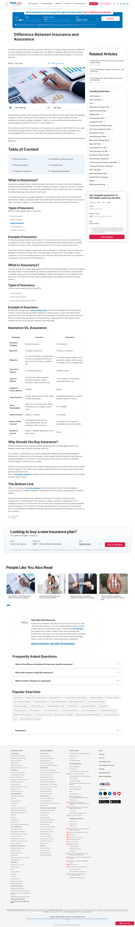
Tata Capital (72, 758)
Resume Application (105, 776)
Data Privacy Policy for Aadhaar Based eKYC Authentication (79, 829)
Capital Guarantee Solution (17, 888)
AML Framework (73, 864)
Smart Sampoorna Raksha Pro (18, 810)
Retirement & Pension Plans (18, 845)
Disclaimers (72, 851)
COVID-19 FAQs (73, 778)
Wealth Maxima (14, 822)
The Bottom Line (56, 165)
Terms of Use (72, 821)
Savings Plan (103, 706)
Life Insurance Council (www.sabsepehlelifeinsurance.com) (78, 797)
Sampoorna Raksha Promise (18, 756)
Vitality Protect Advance (17, 881)
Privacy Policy (41, 24)
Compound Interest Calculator (47, 810)
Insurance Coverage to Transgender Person (78, 861)
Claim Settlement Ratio (58, 702)
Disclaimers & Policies (76, 818)
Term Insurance (34, 710)
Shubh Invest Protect (16, 843)
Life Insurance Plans (45, 756)
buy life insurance (33, 488)
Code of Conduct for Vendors (76, 773)
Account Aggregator (74, 766)
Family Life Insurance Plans (47, 758)
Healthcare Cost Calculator (47, 838)
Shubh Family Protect (16, 760)
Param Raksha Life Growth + (18, 838)
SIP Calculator (43, 815)
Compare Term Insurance (46, 774)
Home (14, 8)
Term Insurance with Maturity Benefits (49, 772)
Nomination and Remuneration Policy (78, 832)
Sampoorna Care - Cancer (17, 864)
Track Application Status (106, 765)
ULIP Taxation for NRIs (45, 855)
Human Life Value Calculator (47, 819)
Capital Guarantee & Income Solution (20, 890)
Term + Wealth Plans (16, 827)
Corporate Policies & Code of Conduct (79, 771)
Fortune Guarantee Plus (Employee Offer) (20, 902)
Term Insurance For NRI (43, 715)
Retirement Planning (88, 706)
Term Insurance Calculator (22, 702)
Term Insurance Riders (45, 789)
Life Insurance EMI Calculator (47, 827)
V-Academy (72, 810)
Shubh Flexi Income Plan (17, 791)
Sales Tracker (72, 800)
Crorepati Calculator (45, 812)
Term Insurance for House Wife (48, 782)
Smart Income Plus (15, 789)
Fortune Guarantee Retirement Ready (20, 857)
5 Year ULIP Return (45, 850)
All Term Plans (73, 769)
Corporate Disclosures (75, 849)
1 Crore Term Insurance (50, 710)
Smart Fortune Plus (15, 801)
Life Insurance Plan (16, 750)
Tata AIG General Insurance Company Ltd (80, 753)
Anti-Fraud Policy (73, 841)
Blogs (18, 8)
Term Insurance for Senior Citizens (49, 786)
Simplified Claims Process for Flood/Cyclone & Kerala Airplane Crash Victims (79, 803)
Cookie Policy (73, 826)
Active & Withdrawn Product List (77, 871)
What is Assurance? (21, 165)
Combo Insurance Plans (17, 886)
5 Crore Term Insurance (89, 710)
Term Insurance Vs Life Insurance (76, 697)
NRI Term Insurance (37, 706)
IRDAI (70, 791)
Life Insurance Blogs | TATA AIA (29, 8)
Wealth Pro (13, 815)
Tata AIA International (74, 760)
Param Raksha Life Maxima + (18, 831)
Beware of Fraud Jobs (75, 869)
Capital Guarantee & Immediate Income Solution (21, 893)
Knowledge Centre (75, 764)
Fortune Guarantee (15, 784)
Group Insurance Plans (75, 787)
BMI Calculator (44, 843)
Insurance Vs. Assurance (22, 171)
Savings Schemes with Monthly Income (50, 803)
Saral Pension (14, 855)
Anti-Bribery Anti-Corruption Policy (78, 866)
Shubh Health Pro (15, 879)
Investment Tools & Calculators (48, 808)
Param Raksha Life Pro (16, 836)
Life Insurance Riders (21, 706)
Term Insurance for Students (47, 779)
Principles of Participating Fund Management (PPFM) (77, 874)
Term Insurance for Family (46, 777)
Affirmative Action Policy (75, 837)
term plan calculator (23, 474)
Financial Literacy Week (75, 815)
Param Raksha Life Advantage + (19, 834)
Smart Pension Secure (16, 853)
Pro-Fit (12, 869)
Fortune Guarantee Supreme (18, 772)
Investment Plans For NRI (56, 706)
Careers (101, 758)
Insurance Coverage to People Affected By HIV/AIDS (80, 858)
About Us (102, 754)
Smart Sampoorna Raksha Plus (18, 808)
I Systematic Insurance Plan (18, 796)
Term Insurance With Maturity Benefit (88, 715)
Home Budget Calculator (46, 822)
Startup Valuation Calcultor (47, 831)
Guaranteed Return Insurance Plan (19, 779)
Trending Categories (46, 750)
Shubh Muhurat (14, 803)
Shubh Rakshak (15, 763)
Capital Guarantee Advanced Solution (20, 896)
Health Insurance (17, 223)
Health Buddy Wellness (16, 883)
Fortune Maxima (15, 819)
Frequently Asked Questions (60, 171)
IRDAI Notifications (74, 844)
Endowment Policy (55, 697)
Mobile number (49, 17)
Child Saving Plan (19, 710)
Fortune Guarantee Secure (17, 774)
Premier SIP (14, 798)
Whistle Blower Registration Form (77, 813)
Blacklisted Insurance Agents (76, 877)
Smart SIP (13, 805)
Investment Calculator (45, 834)
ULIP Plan (42, 845)
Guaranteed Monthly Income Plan (19, 786)
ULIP (15, 719)
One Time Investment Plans (47, 798)
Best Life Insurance (41, 702)
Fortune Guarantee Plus (17, 777)
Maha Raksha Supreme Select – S (19, 767)
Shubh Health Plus (15, 871)
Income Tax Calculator (45, 836)
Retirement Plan (73, 706)
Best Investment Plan (77, 702)
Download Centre (104, 772)
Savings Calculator (112, 697)
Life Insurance (18, 697)
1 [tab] (8, 605)
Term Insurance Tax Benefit (63, 715)
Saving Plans (14, 770)
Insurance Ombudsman (75, 789)
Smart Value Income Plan (17, 782)
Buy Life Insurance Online (46, 763)
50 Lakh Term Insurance (108, 710)
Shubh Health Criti (15, 867)
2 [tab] (11, 605)
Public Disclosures (74, 846)
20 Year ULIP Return (45, 848)
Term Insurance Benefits (46, 793)
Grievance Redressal (74, 781)
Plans (100, 750)
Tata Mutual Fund (73, 756)
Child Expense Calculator (46, 829)
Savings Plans (43, 805)
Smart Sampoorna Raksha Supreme (20, 824)
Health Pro (13, 876)
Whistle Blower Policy (75, 839)
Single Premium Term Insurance (48, 770)
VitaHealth (13, 874)
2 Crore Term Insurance (69, 710)
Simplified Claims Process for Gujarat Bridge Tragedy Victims (78, 808)
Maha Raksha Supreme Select (18, 758)
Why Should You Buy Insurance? (61, 159)
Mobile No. (36, 541)
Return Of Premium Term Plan (30, 719)
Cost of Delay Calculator (46, 841)
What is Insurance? (20, 159)
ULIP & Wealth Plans (16, 793)
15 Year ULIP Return (45, 853)
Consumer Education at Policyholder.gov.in (80, 776)
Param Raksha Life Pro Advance (19, 841)
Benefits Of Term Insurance (23, 715)
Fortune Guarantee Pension (18, 848)
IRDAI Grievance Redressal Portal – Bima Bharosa (79, 784)
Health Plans (14, 862)
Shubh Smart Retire (15, 860)
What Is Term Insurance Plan (35, 697)
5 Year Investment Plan (46, 801)
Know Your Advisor (74, 794)
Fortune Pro (14, 817)
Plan (77, 17)
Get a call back (107, 237)
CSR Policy (72, 834)
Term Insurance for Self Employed (48, 784)
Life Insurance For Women (96, 702)
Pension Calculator (96, 697)
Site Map (101, 769)
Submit (110, 18)
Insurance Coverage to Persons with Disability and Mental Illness (78, 854)
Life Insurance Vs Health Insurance (49, 765)
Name (27, 17)
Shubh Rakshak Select (16, 765)
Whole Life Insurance (111, 715)
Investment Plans (44, 796)
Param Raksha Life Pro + (17, 829)
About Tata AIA (74, 750)
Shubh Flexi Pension (16, 850)
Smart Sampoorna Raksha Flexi (19, 812)
